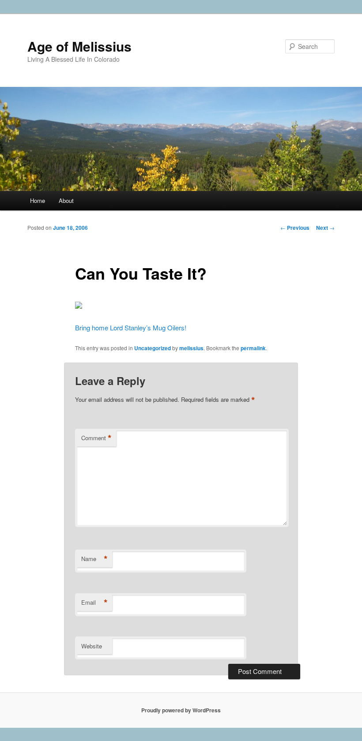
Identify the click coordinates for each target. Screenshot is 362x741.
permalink (253, 348)
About (66, 200)
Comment (96, 438)
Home (37, 200)
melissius (191, 348)
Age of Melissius (79, 46)
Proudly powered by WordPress (181, 710)
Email (94, 602)
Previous (294, 228)
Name (94, 559)
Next (325, 228)
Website (91, 646)
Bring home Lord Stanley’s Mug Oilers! (130, 327)
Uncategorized (152, 348)
